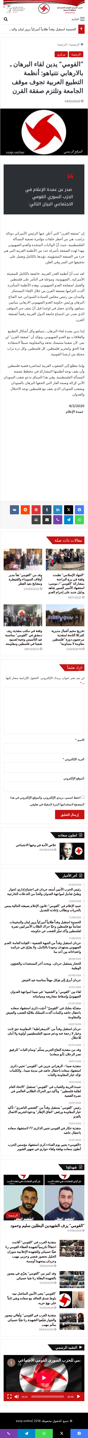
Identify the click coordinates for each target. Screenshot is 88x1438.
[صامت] (16, 1396)
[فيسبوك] (79, 509)
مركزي (61, 54)
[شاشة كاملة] (9, 1396)
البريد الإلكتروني (73, 759)
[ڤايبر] (57, 519)
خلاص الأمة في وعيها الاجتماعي (36, 845)
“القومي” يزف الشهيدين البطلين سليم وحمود (47, 1225)
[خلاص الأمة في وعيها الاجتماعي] (72, 851)
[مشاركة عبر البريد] (46, 519)
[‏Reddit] (25, 509)
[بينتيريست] (36, 509)
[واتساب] (79, 519)
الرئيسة (62, 44)
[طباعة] (36, 519)
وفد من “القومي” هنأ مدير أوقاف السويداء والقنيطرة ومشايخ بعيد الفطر (25, 579)
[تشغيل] (78, 1396)
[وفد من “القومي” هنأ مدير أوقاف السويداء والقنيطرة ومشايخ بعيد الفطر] (23, 559)
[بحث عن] (5, 18)
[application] (44, 1378)
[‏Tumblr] (46, 509)
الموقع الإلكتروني (73, 778)
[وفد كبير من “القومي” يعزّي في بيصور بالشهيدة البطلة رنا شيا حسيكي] (72, 1279)
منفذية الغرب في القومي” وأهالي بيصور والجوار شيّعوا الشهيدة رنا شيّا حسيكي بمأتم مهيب (30, 1319)
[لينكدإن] (57, 509)
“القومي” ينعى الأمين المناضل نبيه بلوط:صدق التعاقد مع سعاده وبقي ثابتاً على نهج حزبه (31, 1298)
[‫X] (68, 509)
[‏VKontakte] (14, 509)
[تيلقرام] (68, 519)
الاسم (79, 740)
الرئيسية (75, 44)
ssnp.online (24, 1421)
